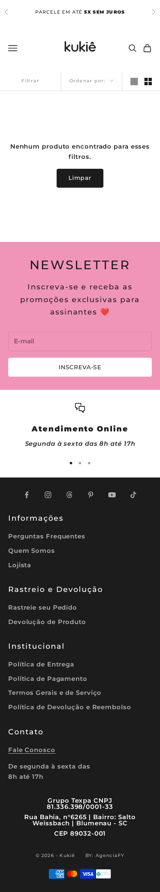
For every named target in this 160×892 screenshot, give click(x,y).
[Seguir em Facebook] (27, 495)
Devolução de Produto (47, 622)
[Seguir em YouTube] (112, 495)
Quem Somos (31, 550)
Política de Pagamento (47, 678)
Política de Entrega (41, 664)
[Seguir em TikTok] (133, 495)
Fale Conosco (31, 750)
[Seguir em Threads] (69, 495)
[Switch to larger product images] (134, 81)
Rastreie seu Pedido (42, 607)
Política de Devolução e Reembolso (69, 707)
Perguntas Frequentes (46, 536)
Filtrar (30, 81)
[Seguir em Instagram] (48, 495)
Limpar (80, 178)
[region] (80, 426)
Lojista (19, 565)
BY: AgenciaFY (105, 855)
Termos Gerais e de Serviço (54, 692)
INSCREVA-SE (80, 367)
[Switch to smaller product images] (148, 81)
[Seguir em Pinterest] (91, 495)
